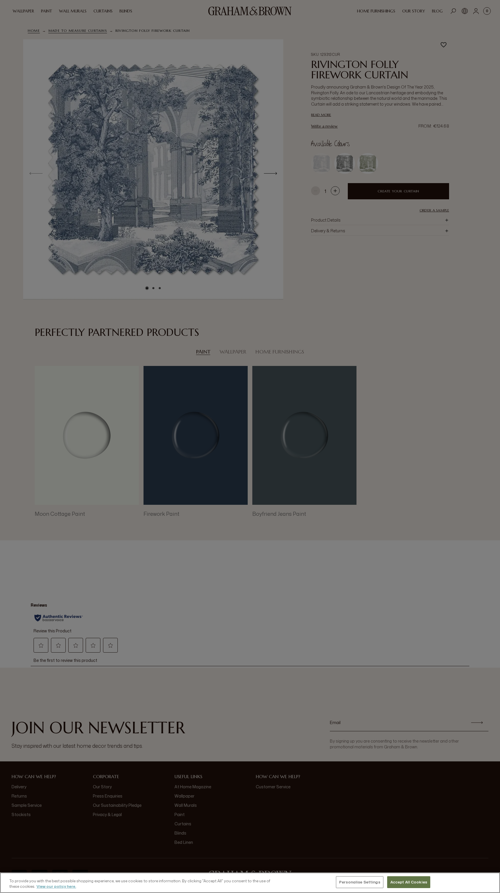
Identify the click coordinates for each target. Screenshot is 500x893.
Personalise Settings (359, 882)
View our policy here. (56, 886)
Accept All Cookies (408, 882)
